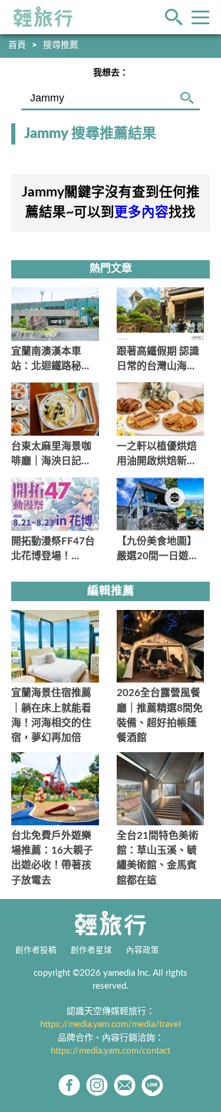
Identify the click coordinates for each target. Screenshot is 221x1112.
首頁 (17, 45)
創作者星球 (91, 950)
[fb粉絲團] (69, 1085)
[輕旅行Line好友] (152, 1085)
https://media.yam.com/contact (110, 1051)
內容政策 (142, 950)
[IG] (97, 1085)
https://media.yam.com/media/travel (110, 1024)
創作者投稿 (36, 950)
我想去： (110, 72)
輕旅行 (43, 17)
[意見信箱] (125, 1085)
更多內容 (141, 212)
